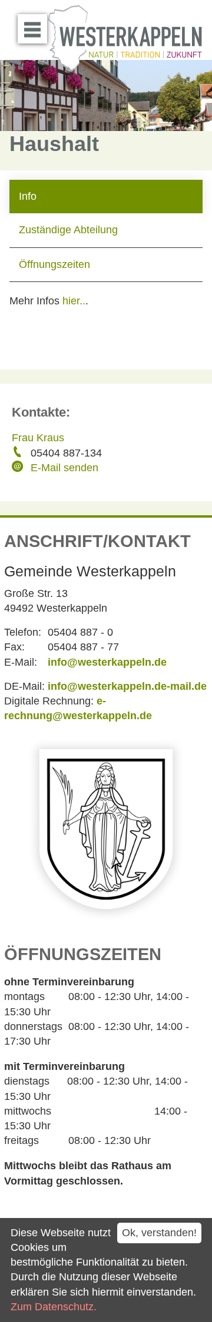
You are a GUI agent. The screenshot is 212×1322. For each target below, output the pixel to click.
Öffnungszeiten (54, 264)
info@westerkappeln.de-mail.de (127, 686)
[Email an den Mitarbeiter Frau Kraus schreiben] (19, 468)
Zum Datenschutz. (54, 1307)
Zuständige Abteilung (68, 230)
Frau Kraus (38, 438)
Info (28, 196)
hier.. (73, 301)
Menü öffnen (32, 28)
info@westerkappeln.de (107, 662)
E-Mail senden (64, 468)
